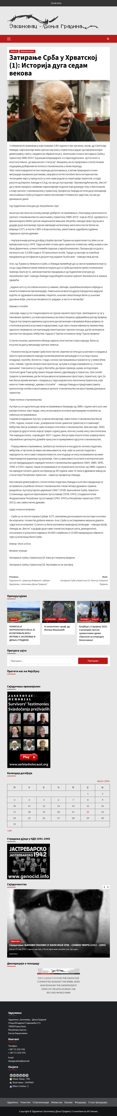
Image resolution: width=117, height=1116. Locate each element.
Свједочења (34, 935)
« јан (9, 830)
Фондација (80, 1102)
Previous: (29, 580)
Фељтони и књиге (27, 51)
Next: (84, 580)
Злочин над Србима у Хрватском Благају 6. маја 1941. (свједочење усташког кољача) (53, 940)
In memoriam (51, 619)
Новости (14, 51)
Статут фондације (97, 1102)
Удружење (12, 1102)
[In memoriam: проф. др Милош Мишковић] (58, 612)
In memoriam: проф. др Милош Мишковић (57, 628)
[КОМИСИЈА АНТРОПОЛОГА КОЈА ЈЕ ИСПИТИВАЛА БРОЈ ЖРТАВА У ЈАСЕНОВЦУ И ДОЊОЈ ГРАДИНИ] (23, 612)
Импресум (56, 1102)
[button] (10, 38)
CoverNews (78, 1111)
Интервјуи (84, 619)
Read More (13, 954)
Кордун (13, 935)
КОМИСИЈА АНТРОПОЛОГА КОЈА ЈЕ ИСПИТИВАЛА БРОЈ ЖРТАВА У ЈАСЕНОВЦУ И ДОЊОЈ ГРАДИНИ (22, 633)
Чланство (25, 1102)
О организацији (41, 1102)
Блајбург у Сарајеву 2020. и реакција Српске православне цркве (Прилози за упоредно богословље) (93, 633)
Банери (68, 1102)
